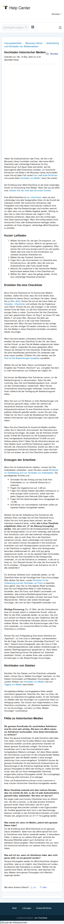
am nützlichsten (34, 197)
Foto (35, 175)
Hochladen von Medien (30, 178)
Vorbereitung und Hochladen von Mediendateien (31, 45)
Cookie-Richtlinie (43, 908)
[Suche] (26, 27)
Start (14, 908)
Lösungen (27, 908)
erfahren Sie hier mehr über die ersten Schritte (30, 190)
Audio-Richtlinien (49, 175)
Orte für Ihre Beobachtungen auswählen (22, 358)
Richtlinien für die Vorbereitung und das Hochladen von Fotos (26, 581)
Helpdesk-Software (25, 917)
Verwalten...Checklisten (14, 303)
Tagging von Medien (13, 684)
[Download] (26, 475)
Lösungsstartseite (13, 43)
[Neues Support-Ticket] (32, 27)
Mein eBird (15, 301)
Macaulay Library (33, 43)
